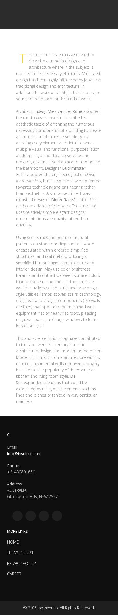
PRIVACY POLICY (21, 563)
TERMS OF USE (20, 552)
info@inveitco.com (24, 453)
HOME (13, 542)
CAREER (14, 574)
